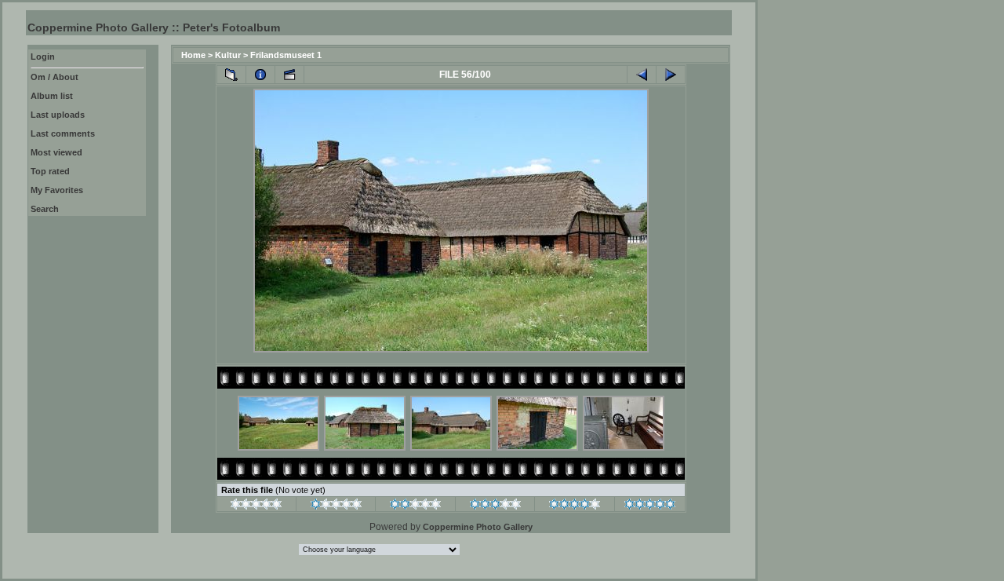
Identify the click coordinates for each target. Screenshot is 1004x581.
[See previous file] (642, 74)
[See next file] (671, 74)
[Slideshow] (289, 74)
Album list (52, 95)
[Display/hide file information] (260, 74)
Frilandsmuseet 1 (286, 55)
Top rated (50, 171)
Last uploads (58, 114)
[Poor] (336, 506)
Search (45, 209)
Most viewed (56, 152)
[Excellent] (574, 506)
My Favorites (57, 190)
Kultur (228, 55)
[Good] (495, 506)
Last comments (63, 133)
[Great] (649, 506)
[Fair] (415, 506)
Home (193, 55)
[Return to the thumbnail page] (231, 74)
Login (43, 56)
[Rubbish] (256, 506)
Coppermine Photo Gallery (478, 527)
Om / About (54, 77)
